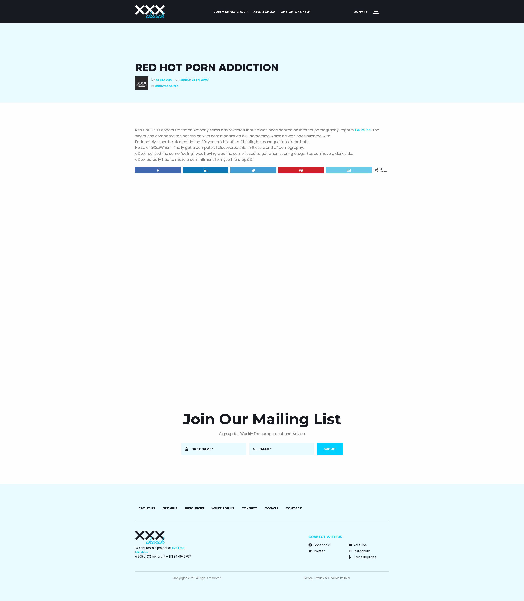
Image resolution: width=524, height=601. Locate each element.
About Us (146, 508)
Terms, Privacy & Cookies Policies (327, 578)
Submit (330, 449)
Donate (360, 12)
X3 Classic (164, 80)
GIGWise (363, 129)
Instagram (361, 551)
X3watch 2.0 (264, 12)
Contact (294, 508)
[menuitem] (230, 11)
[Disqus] (262, 229)
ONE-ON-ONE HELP (295, 12)
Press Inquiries (364, 557)
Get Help (170, 508)
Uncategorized (166, 86)
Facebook (321, 545)
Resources (194, 508)
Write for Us (222, 508)
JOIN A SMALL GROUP (231, 12)
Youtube (360, 545)
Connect (249, 508)
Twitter (319, 551)
